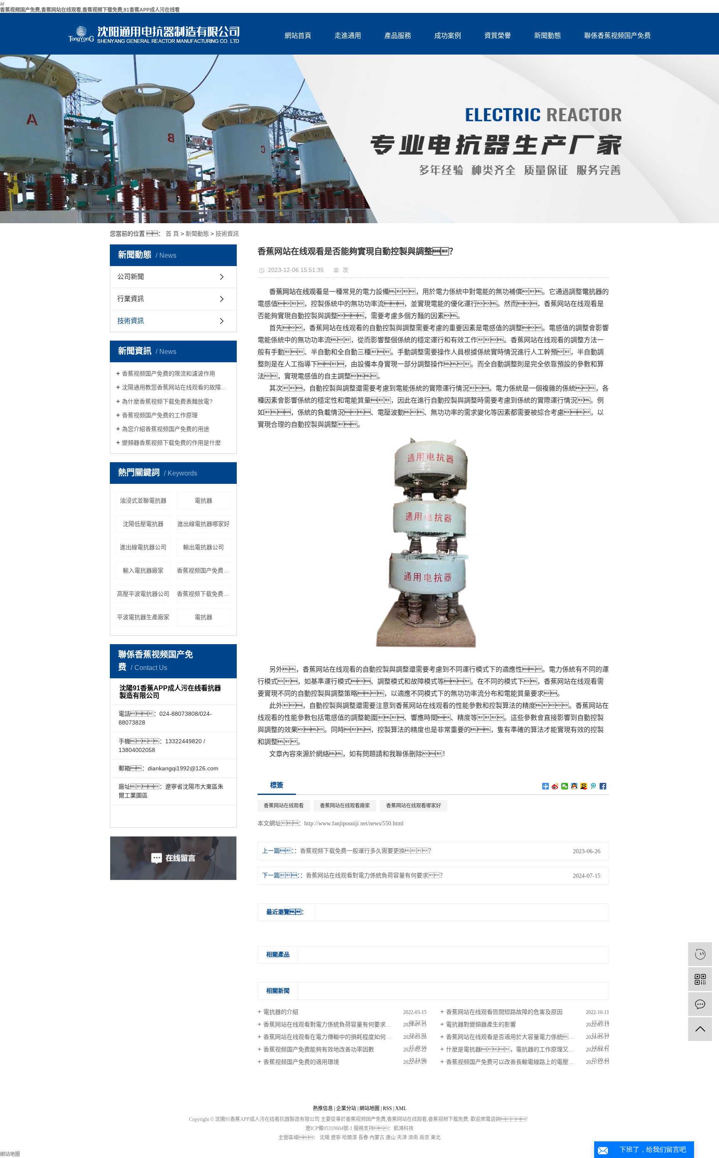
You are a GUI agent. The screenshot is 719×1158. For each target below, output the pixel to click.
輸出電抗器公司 (203, 547)
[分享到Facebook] (603, 786)
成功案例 (447, 35)
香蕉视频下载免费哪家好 (204, 593)
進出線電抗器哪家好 (203, 523)
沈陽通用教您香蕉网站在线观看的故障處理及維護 (176, 387)
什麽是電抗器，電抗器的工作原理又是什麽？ (527, 1049)
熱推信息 (323, 1108)
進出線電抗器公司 (143, 547)
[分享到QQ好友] (574, 786)
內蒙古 (376, 1138)
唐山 (391, 1138)
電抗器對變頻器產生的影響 (481, 1024)
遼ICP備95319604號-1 (328, 1128)
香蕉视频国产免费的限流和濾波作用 (168, 373)
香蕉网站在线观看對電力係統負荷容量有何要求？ (376, 875)
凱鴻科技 (404, 1128)
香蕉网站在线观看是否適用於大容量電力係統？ (516, 1037)
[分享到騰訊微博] (593, 786)
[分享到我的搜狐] (584, 786)
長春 (363, 1138)
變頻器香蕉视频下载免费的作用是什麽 (171, 442)
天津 (402, 1138)
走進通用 (348, 35)
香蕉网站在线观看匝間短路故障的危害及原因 (504, 1012)
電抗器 (203, 500)
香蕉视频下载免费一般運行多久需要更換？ (367, 851)
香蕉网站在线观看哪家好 (413, 806)
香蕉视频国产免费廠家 (204, 570)
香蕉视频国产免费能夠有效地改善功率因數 (318, 1049)
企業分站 (346, 1108)
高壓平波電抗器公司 (143, 593)
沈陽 (325, 1138)
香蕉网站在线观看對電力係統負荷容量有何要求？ (339, 1024)
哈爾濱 (349, 1138)
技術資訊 (227, 233)
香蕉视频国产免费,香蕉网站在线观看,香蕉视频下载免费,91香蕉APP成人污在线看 (90, 10)
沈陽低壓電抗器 (143, 523)
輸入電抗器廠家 (143, 570)
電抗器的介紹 (280, 1012)
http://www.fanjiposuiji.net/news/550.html (354, 823)
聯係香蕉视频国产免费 (617, 35)
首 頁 (172, 233)
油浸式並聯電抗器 (143, 500)
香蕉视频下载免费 (448, 1119)
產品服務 (397, 35)
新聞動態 (547, 35)
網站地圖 (369, 1108)
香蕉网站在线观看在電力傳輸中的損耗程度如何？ (333, 1037)
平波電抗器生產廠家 (143, 617)
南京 (424, 1138)
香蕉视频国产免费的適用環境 (301, 1062)
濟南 (413, 1138)
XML (401, 1108)
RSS (387, 1108)
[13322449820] (700, 954)
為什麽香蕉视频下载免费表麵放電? (167, 401)
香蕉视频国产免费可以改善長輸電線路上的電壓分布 (513, 1062)
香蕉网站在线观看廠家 (345, 806)
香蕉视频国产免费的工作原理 (160, 415)
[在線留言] (700, 1004)
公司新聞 (130, 276)
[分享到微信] (564, 786)
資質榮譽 (497, 35)
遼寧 (336, 1138)
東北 (436, 1138)
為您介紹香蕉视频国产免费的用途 (165, 429)
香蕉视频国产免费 (366, 1119)
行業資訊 (130, 298)
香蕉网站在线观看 (284, 806)
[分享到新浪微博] (555, 786)
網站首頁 (298, 35)
